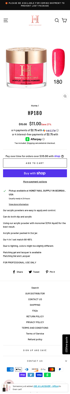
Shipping (30, 143)
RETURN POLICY (35, 316)
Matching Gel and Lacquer (16, 255)
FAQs (35, 310)
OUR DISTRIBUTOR (35, 293)
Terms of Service (35, 333)
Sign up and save (35, 350)
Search (35, 287)
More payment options (35, 181)
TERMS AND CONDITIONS (35, 327)
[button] (35, 130)
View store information (19, 204)
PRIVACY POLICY (35, 322)
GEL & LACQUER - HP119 (46, 386)
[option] (35, 4)
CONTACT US (35, 299)
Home (34, 105)
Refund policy (35, 339)
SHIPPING (35, 304)
